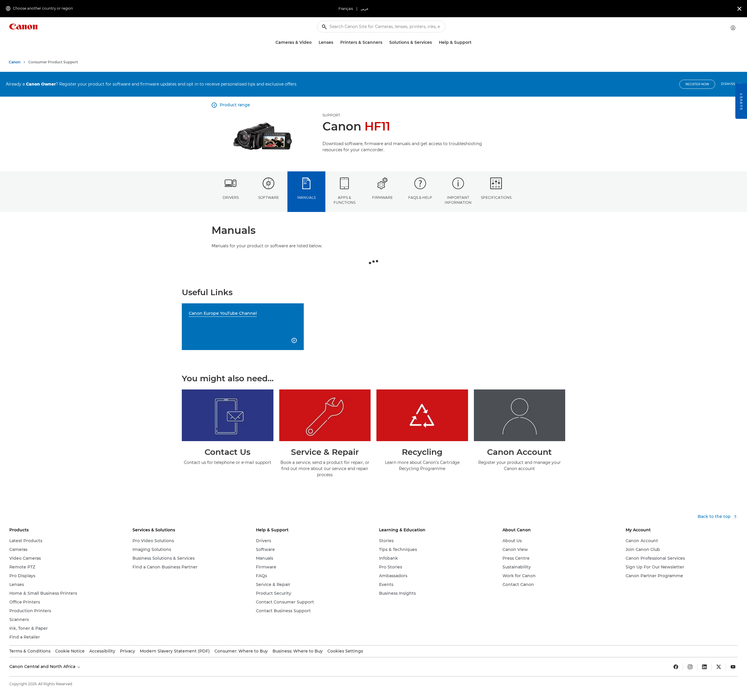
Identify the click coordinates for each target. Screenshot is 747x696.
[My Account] (733, 27)
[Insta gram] (690, 666)
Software (268, 197)
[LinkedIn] (704, 666)
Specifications (496, 197)
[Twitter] (718, 666)
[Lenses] (335, 42)
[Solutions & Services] (434, 42)
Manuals (306, 197)
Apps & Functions (344, 200)
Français (345, 8)
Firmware (382, 197)
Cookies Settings (345, 651)
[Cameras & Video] (314, 42)
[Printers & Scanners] (384, 42)
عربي (365, 8)
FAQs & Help (420, 197)
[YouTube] (733, 666)
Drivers (231, 197)
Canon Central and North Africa (42, 666)
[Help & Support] (474, 42)
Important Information (458, 200)
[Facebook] (675, 666)
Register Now (697, 84)
